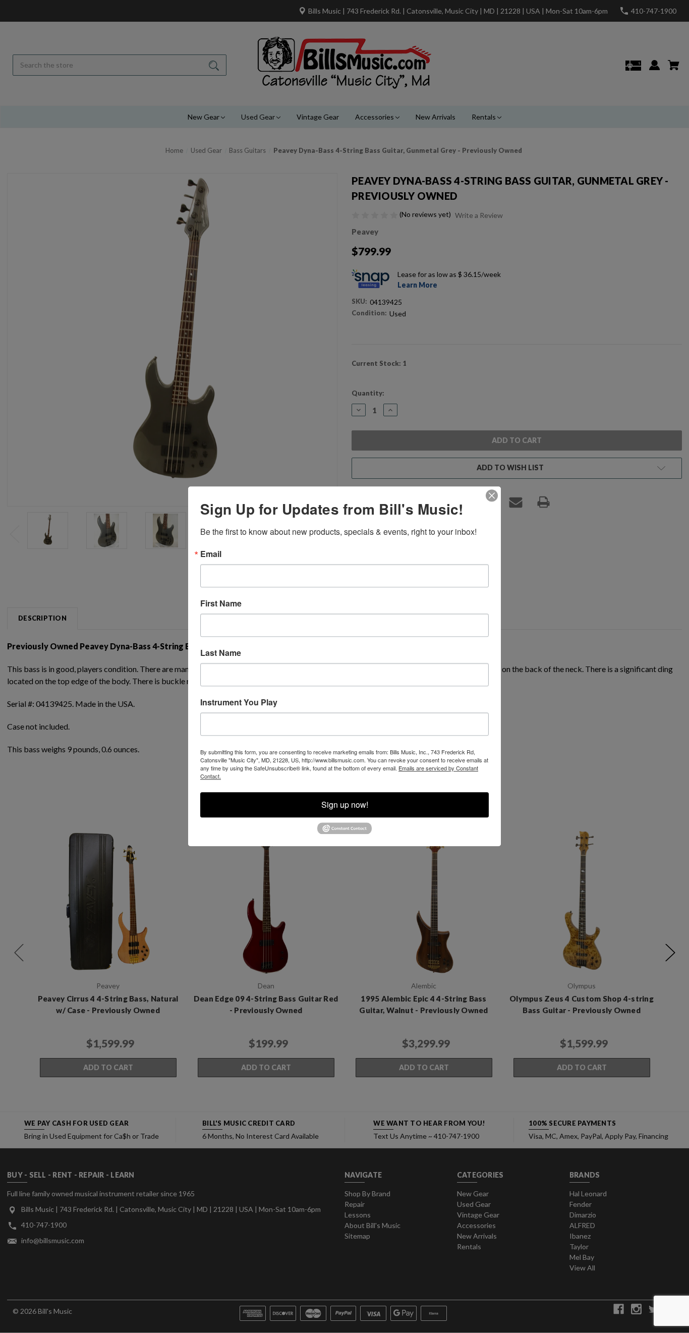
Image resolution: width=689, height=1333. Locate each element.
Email (210, 554)
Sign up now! (344, 804)
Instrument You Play (238, 702)
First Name (221, 603)
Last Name (220, 653)
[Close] (492, 495)
